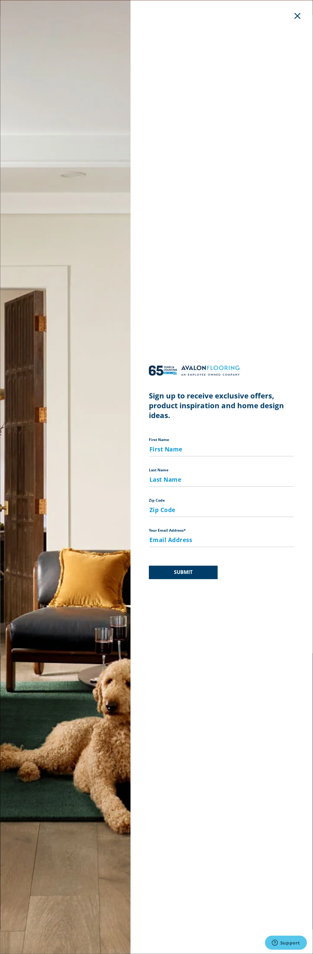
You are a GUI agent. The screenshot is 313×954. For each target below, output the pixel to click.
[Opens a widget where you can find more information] (286, 943)
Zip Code (157, 500)
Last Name (158, 470)
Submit (183, 572)
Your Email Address (167, 530)
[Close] (297, 15)
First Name (159, 439)
